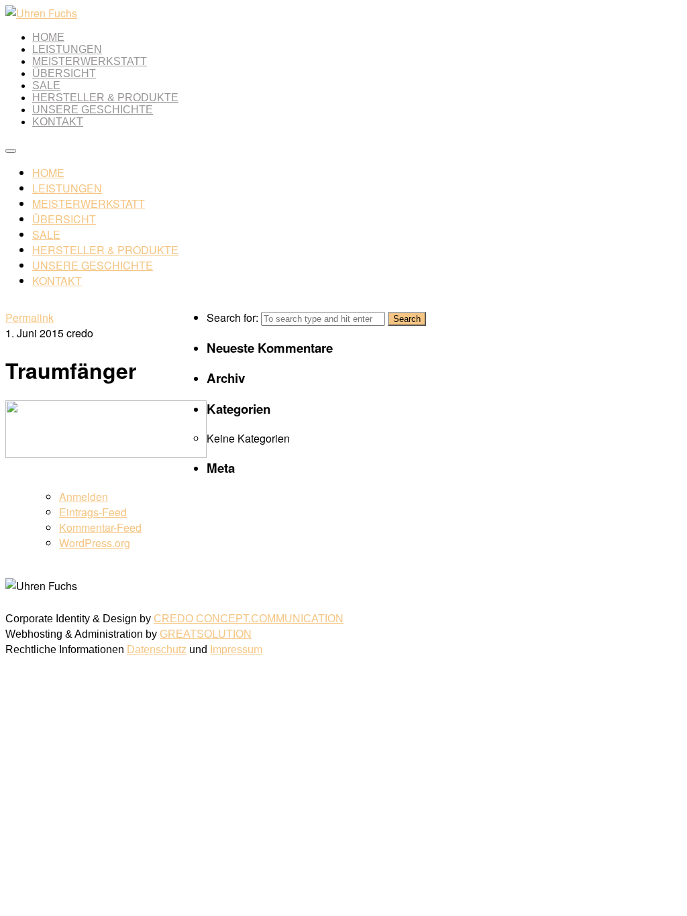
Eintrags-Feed (93, 512)
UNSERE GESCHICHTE (92, 109)
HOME (48, 37)
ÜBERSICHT (64, 73)
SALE (46, 85)
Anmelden (83, 496)
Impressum (236, 649)
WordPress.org (94, 543)
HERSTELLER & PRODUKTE (105, 97)
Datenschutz (157, 649)
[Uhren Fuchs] (41, 13)
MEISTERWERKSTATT (89, 61)
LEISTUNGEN (67, 49)
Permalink (29, 317)
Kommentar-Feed (100, 527)
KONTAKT (57, 121)
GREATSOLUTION (206, 634)
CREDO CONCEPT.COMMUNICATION (249, 618)
